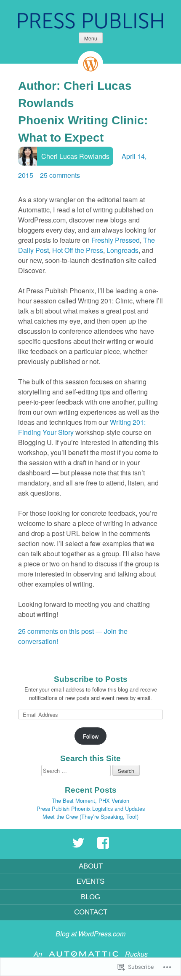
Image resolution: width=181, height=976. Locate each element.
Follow (90, 736)
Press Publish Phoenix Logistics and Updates (91, 808)
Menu (90, 38)
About (91, 866)
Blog (90, 897)
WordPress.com (101, 933)
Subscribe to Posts (91, 679)
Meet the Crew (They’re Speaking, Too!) (90, 816)
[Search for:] (76, 771)
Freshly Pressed (115, 240)
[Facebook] (103, 847)
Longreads (122, 250)
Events (90, 881)
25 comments (60, 175)
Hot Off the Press (77, 250)
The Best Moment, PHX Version (90, 800)
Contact (90, 912)
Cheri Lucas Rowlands (75, 156)
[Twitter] (78, 847)
